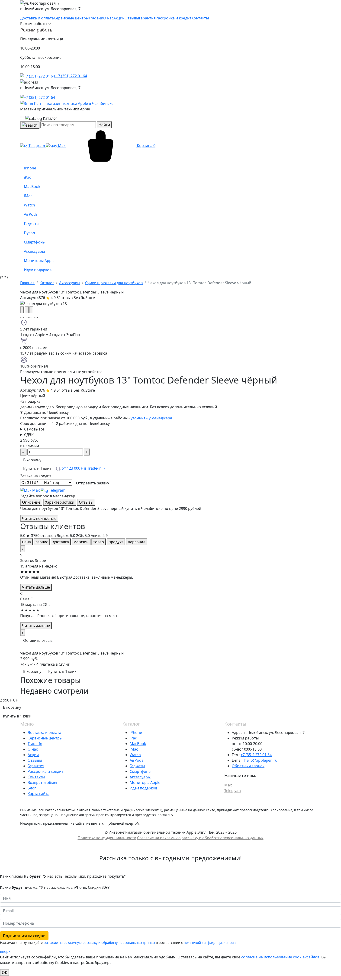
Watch (135, 754)
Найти (104, 124)
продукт (116, 541)
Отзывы (35, 760)
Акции (33, 754)
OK (4, 972)
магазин (81, 541)
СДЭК (29, 434)
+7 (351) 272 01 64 (71, 75)
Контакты (36, 777)
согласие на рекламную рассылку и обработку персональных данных (99, 942)
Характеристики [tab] (59, 502)
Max (61, 145)
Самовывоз (34, 429)
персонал (136, 541)
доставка (61, 541)
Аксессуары (140, 777)
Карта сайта (38, 793)
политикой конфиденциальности (210, 942)
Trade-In (35, 743)
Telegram (37, 145)
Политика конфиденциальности (107, 837)
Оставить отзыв (37, 640)
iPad (133, 738)
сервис (41, 541)
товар (98, 541)
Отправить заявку (92, 483)
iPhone (136, 732)
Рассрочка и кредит (45, 771)
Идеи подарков (143, 788)
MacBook (138, 743)
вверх (5, 951)
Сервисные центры (45, 738)
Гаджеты (137, 765)
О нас (33, 749)
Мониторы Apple (145, 782)
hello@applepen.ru (260, 760)
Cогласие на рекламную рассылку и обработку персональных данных (200, 837)
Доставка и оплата (44, 732)
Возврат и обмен (43, 782)
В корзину (32, 459)
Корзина (145, 145)
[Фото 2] (27, 317)
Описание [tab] (31, 502)
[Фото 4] (36, 317)
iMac (134, 749)
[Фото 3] (31, 317)
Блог (32, 788)
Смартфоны (140, 771)
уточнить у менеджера (151, 418)
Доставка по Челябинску (46, 412)
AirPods (136, 760)
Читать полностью (39, 518)
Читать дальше (36, 587)
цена (26, 541)
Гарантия (36, 765)
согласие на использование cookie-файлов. (280, 957)
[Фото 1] (22, 317)
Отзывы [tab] (86, 502)
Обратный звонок (248, 765)
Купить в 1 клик (37, 468)
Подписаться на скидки (24, 935)
